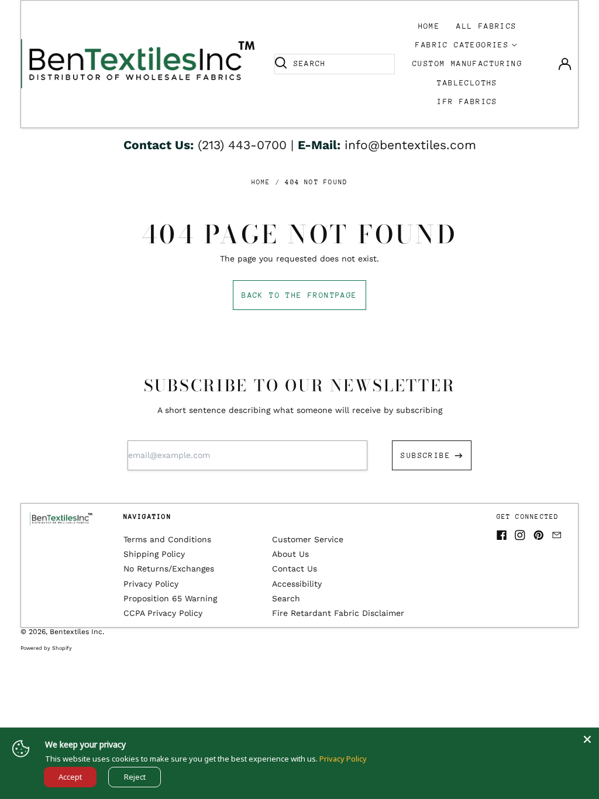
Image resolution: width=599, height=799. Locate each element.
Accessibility (297, 583)
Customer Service (307, 539)
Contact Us (294, 568)
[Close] (587, 739)
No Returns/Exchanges (168, 568)
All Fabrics (486, 26)
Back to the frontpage (299, 295)
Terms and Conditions (167, 539)
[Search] (280, 64)
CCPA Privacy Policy (162, 613)
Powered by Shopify (46, 648)
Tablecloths (467, 82)
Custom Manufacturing (467, 63)
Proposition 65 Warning (170, 598)
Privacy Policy (150, 583)
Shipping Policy (154, 554)
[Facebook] (502, 535)
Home (429, 26)
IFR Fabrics (467, 101)
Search (286, 598)
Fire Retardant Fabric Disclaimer (338, 613)
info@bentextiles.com (410, 144)
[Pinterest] (538, 535)
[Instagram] (520, 535)
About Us (290, 554)
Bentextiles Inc (76, 632)
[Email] (557, 535)
